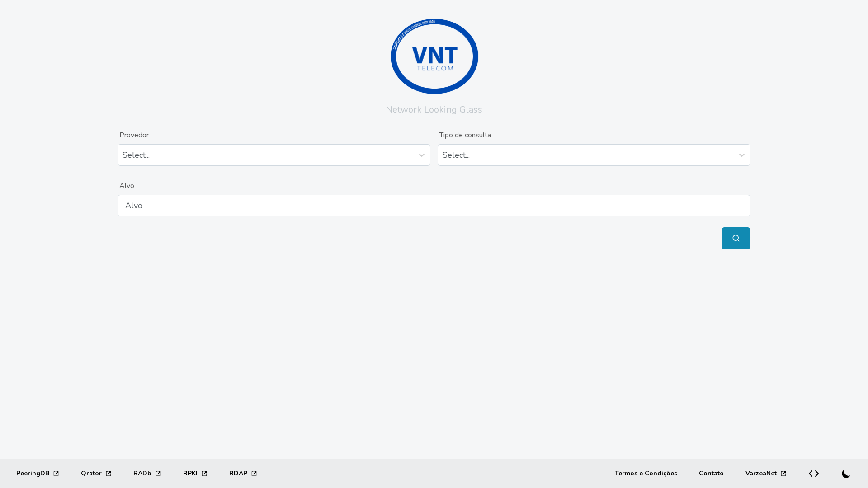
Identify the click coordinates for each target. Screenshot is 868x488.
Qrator (91, 473)
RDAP (238, 473)
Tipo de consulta (465, 135)
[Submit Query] (736, 238)
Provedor (134, 135)
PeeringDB (32, 473)
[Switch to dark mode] (846, 473)
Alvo (126, 186)
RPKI (190, 473)
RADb (142, 473)
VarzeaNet (761, 473)
